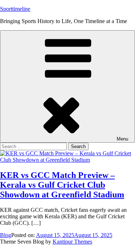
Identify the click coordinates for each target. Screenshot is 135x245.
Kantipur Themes (72, 242)
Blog (5, 235)
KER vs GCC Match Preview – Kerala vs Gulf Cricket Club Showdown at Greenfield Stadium (62, 184)
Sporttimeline (15, 9)
